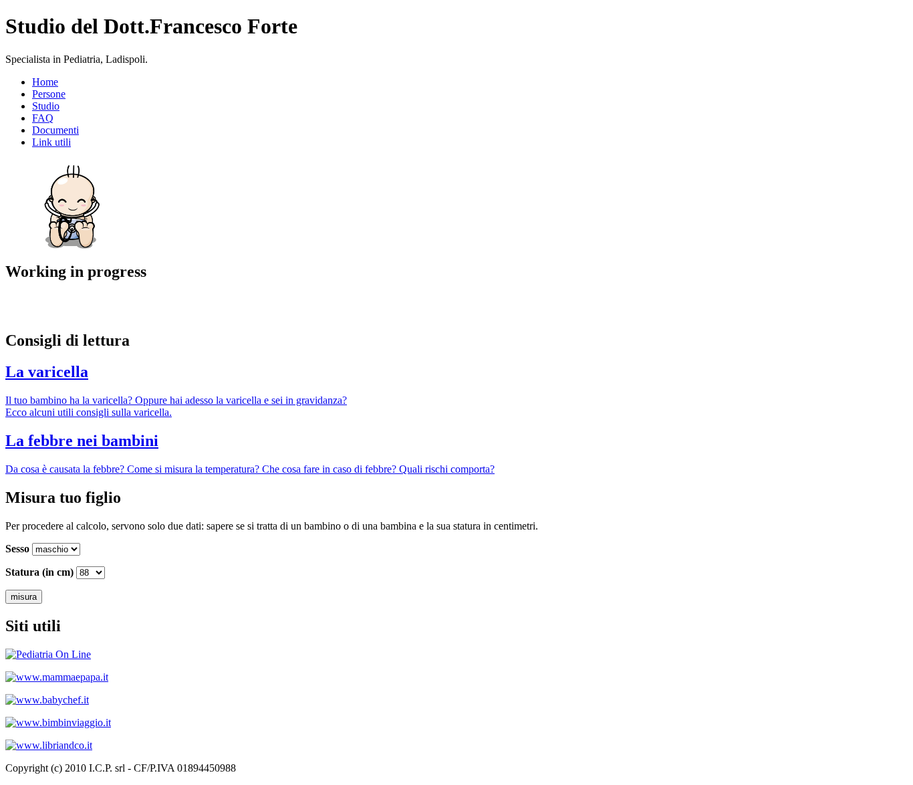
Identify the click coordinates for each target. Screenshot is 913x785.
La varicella (46, 371)
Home (45, 82)
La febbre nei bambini (81, 440)
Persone (49, 94)
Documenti (55, 130)
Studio (45, 106)
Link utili (51, 142)
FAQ (42, 118)
